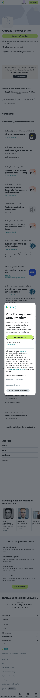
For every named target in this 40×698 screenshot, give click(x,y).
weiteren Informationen (17, 369)
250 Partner (23, 351)
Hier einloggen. (10, 344)
